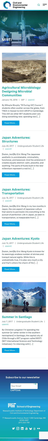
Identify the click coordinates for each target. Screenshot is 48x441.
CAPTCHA (15, 390)
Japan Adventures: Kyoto (20, 238)
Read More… (10, 123)
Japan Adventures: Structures (16, 139)
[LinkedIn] (22, 428)
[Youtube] (26, 428)
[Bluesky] (30, 428)
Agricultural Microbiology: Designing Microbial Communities (21, 91)
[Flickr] (38, 428)
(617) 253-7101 (24, 423)
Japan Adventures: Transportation (16, 191)
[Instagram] (17, 428)
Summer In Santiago (17, 317)
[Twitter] (13, 428)
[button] (38, 5)
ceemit (31, 100)
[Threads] (34, 428)
